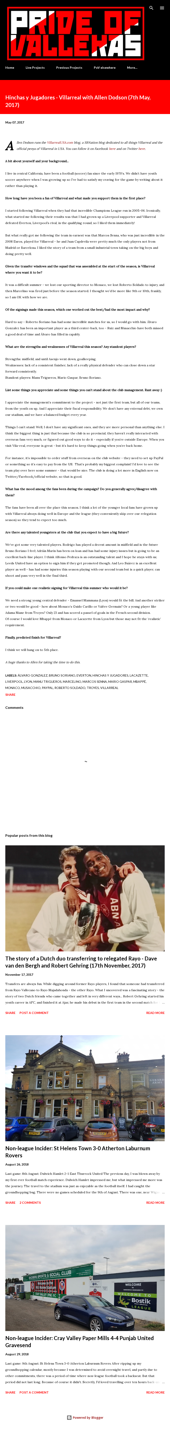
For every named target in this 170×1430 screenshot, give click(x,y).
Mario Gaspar (120, 681)
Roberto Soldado (69, 688)
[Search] (151, 8)
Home (9, 67)
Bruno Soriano (62, 675)
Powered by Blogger (87, 1417)
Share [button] (10, 694)
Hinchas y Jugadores (110, 675)
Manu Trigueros (47, 681)
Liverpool (14, 681)
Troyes (93, 688)
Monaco (12, 688)
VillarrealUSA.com (60, 143)
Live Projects (35, 67)
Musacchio (31, 688)
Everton (84, 675)
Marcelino (72, 681)
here (112, 149)
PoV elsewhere (105, 67)
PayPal (47, 688)
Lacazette (139, 675)
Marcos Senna (95, 681)
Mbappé (139, 681)
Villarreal (109, 688)
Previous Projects (69, 67)
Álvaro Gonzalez (33, 675)
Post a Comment (34, 1013)
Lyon (28, 681)
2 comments (30, 1202)
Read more (155, 1013)
